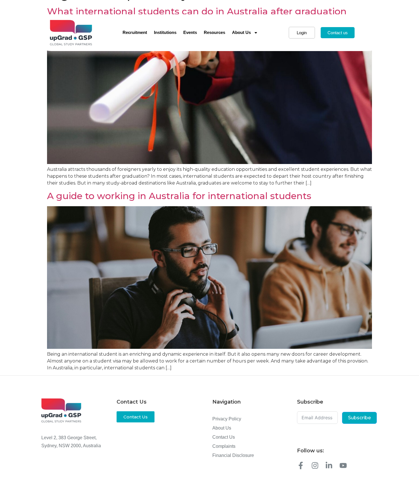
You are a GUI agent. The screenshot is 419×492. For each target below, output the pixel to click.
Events (190, 32)
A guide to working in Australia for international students (179, 195)
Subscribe (359, 417)
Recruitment (135, 32)
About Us (241, 32)
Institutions (165, 32)
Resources (214, 32)
